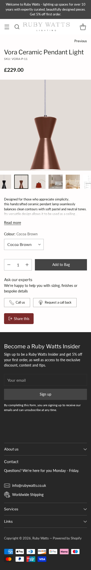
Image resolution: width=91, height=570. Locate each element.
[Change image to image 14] (38, 182)
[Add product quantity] (27, 264)
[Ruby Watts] (46, 26)
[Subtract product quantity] (8, 264)
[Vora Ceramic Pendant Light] (45, 125)
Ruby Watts (40, 538)
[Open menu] (7, 26)
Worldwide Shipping (27, 494)
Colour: (21, 234)
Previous (80, 41)
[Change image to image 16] (73, 182)
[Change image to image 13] (21, 182)
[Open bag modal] (83, 26)
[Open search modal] (17, 26)
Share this (21, 318)
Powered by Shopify (67, 538)
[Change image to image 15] (56, 182)
